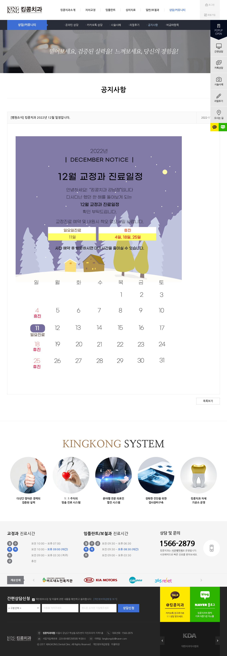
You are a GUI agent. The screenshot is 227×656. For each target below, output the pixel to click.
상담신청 (128, 608)
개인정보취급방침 (101, 644)
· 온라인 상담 (71, 25)
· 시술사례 (115, 25)
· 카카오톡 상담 (94, 25)
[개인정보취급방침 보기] (105, 599)
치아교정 (90, 10)
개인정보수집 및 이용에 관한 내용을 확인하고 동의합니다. (63, 599)
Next (217, 640)
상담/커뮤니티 (177, 10)
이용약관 (115, 644)
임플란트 (110, 10)
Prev (162, 640)
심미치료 (131, 10)
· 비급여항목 (172, 25)
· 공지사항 (152, 25)
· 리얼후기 (133, 25)
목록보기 (208, 401)
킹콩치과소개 (67, 10)
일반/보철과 (152, 10)
